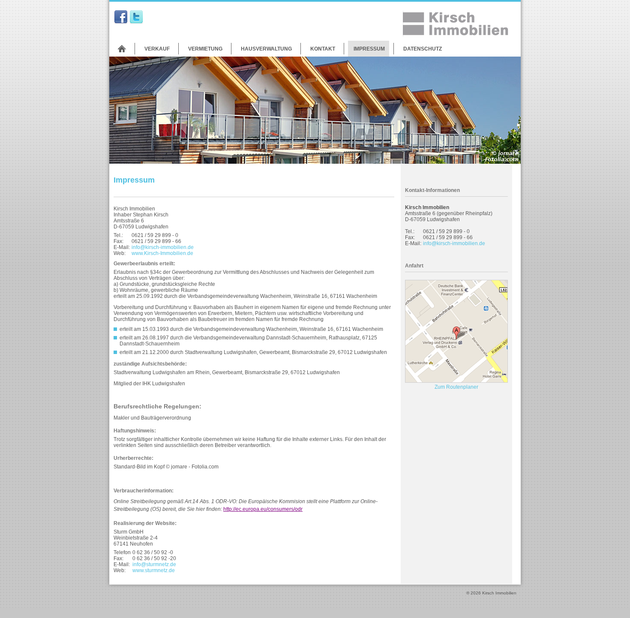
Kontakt (322, 49)
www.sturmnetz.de (153, 570)
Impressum (369, 49)
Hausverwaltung (266, 49)
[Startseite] (122, 49)
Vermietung (205, 49)
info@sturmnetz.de (154, 564)
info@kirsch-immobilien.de (163, 247)
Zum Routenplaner (456, 387)
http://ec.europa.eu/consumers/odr (263, 509)
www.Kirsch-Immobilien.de (162, 253)
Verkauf (157, 49)
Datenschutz (422, 49)
